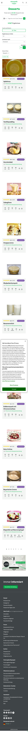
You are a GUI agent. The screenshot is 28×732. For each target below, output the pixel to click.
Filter (15, 30)
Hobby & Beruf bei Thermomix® (11, 645)
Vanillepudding (8, 122)
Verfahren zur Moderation (10, 667)
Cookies (5, 691)
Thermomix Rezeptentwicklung (14, 83)
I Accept (14, 389)
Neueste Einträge (7, 621)
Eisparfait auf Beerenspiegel (13, 530)
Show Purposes (14, 385)
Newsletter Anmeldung (11, 587)
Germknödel (8, 162)
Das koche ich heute (8, 643)
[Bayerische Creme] (14, 476)
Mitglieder (6, 632)
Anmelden (6, 614)
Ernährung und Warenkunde (10, 640)
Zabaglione (7, 202)
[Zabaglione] (14, 189)
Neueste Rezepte (7, 605)
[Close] (25, 341)
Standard (5, 41)
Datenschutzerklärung (9, 688)
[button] (2, 2)
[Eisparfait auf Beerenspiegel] (14, 516)
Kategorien (6, 603)
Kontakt (5, 701)
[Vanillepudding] (14, 108)
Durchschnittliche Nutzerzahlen (11, 673)
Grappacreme (8, 243)
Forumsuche (6, 654)
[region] (14, 366)
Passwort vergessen (8, 618)
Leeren (5, 56)
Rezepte (5, 634)
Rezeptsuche (6, 600)
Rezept (5, 598)
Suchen (5, 649)
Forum (5, 624)
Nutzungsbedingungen (9, 662)
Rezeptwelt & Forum (8, 627)
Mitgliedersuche (7, 656)
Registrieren (6, 616)
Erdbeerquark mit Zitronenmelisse (9, 408)
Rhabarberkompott (10, 283)
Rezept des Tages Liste (9, 607)
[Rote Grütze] (14, 435)
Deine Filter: (5, 51)
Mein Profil (13, 611)
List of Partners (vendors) (8, 381)
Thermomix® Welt (8, 629)
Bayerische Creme (10, 490)
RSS (4, 703)
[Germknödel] (14, 148)
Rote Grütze (7, 449)
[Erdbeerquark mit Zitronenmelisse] (14, 393)
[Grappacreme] (14, 229)
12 (3, 36)
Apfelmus (6, 81)
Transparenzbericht (8, 675)
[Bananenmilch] (14, 310)
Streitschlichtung (7, 682)
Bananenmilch (8, 323)
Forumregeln (6, 665)
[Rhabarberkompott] (14, 269)
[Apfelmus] (14, 68)
